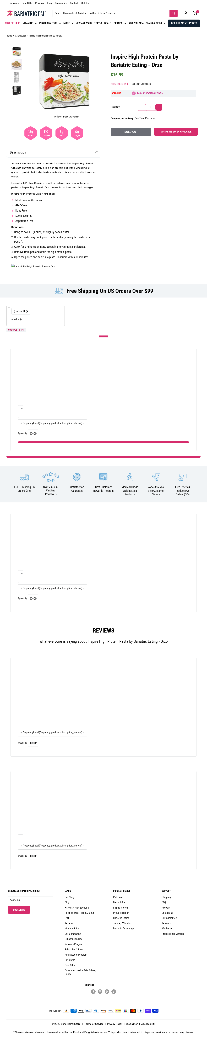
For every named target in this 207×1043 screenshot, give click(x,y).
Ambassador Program (76, 954)
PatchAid (118, 897)
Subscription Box (73, 939)
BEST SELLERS (12, 23)
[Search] (173, 13)
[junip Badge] (103, 997)
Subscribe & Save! (74, 949)
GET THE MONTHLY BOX (184, 23)
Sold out (131, 132)
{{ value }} (16, 319)
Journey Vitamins (122, 923)
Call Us (85, 3)
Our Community (73, 933)
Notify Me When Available (175, 131)
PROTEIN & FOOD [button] (48, 23)
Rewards (14, 3)
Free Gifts (27, 3)
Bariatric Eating (119, 84)
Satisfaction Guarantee (77, 488)
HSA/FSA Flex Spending (77, 907)
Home (9, 35)
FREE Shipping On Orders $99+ (24, 488)
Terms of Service (94, 1023)
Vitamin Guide (72, 928)
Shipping (166, 897)
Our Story (69, 897)
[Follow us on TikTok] (113, 991)
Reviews (39, 3)
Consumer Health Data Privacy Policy (81, 972)
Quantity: (115, 107)
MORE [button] (66, 23)
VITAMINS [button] (28, 23)
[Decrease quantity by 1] (141, 107)
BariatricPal (119, 902)
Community (61, 3)
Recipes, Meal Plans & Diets (79, 912)
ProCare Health (121, 912)
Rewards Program (74, 944)
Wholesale (167, 928)
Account (166, 907)
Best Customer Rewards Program (103, 488)
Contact (74, 3)
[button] (185, 13)
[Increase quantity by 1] (158, 107)
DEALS (107, 23)
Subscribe (21, 909)
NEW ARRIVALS (84, 23)
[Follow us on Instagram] (100, 991)
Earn (150, 93)
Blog (49, 3)
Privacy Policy (114, 1023)
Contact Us (167, 912)
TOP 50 (98, 23)
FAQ (67, 918)
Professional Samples (173, 933)
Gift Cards (70, 960)
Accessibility (148, 1023)
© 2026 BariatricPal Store (66, 1023)
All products (20, 35)
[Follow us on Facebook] (93, 991)
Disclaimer (132, 1023)
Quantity (22, 433)
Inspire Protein (121, 907)
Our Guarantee (169, 918)
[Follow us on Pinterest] (107, 991)
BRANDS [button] (118, 23)
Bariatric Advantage (123, 928)
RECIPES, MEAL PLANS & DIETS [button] (145, 23)
